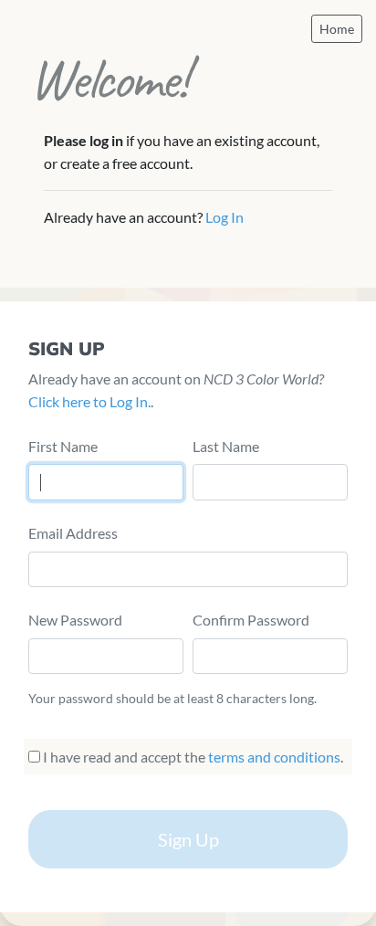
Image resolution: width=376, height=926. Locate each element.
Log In (224, 217)
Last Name (226, 446)
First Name (63, 446)
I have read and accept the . (191, 756)
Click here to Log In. (89, 401)
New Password (75, 619)
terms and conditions (274, 756)
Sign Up (188, 839)
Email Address (73, 533)
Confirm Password (251, 619)
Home (336, 29)
